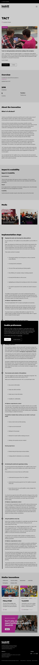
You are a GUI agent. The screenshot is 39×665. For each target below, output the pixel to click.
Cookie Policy (19, 335)
